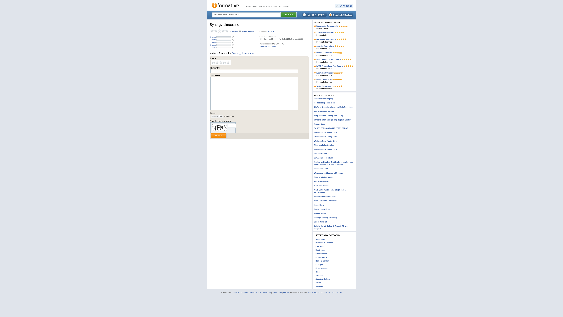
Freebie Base (319, 124)
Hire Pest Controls (324, 53)
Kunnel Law (319, 205)
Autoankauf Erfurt (321, 181)
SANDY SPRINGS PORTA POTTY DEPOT (331, 128)
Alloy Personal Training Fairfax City (328, 116)
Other (318, 272)
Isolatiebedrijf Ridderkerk (324, 103)
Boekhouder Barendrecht (327, 26)
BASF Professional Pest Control (329, 66)
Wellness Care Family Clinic (325, 132)
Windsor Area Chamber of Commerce (330, 173)
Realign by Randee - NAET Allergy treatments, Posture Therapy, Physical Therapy (333, 163)
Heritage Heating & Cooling (325, 218)
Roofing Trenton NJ (322, 154)
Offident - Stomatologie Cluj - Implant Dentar (332, 120)
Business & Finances (324, 243)
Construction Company (323, 99)
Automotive (320, 239)
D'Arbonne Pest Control (326, 39)
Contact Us (266, 292)
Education (320, 246)
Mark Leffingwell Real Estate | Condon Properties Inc (330, 191)
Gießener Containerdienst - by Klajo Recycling (333, 107)
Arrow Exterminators (325, 33)
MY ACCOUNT (346, 6)
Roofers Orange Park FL (324, 111)
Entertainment (321, 254)
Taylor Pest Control (324, 86)
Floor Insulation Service (324, 145)
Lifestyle (319, 265)
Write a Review (247, 31)
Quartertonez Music (322, 209)
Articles (286, 292)
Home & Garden (322, 261)
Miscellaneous (322, 268)
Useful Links (277, 292)
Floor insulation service (324, 177)
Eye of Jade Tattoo (321, 222)
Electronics (320, 250)
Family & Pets (321, 257)
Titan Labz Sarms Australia (325, 201)
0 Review (234, 31)
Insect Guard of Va (324, 80)
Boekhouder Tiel (321, 169)
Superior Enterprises (325, 46)
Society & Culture (323, 279)
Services (271, 32)
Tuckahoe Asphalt (321, 186)
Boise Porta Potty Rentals (325, 197)
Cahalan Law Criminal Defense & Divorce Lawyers (331, 227)
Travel (318, 283)
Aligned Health (320, 214)
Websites (319, 286)
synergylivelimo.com (268, 46)
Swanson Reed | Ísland (323, 158)
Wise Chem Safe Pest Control (328, 60)
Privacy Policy (255, 292)
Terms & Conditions (240, 292)
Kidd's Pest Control (324, 73)
